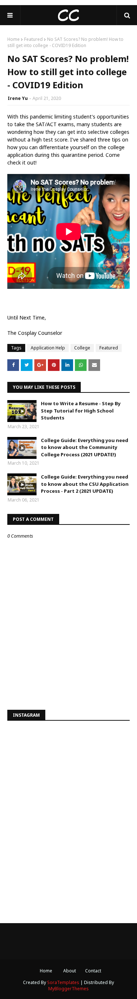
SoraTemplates (63, 982)
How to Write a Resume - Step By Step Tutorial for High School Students (81, 410)
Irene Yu (18, 98)
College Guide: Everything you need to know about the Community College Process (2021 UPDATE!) (84, 447)
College (82, 348)
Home (13, 39)
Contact (93, 971)
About (69, 971)
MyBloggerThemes (68, 989)
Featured (33, 39)
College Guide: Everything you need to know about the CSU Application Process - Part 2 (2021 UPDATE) (85, 483)
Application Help (48, 348)
